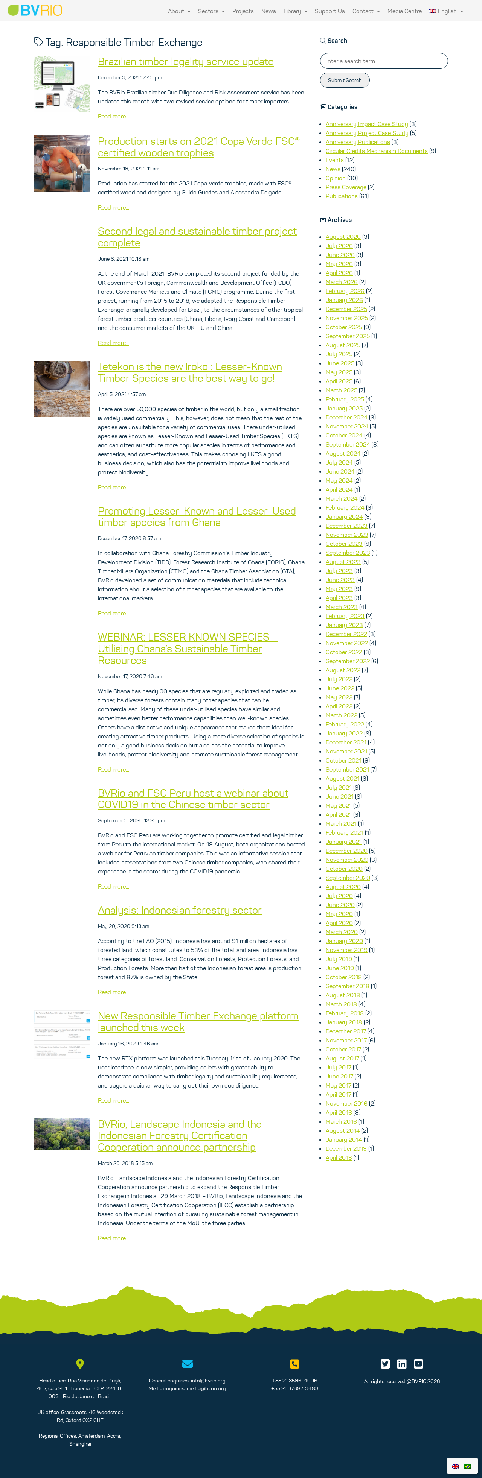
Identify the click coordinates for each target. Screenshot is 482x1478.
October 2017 (343, 1049)
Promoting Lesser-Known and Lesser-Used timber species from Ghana (197, 516)
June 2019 (340, 968)
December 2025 (346, 309)
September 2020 (348, 877)
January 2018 (344, 1022)
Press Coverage (346, 187)
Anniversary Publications (358, 142)
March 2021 (341, 823)
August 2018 (343, 995)
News (268, 11)
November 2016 (347, 1103)
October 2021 (344, 760)
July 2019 (339, 959)
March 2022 (341, 715)
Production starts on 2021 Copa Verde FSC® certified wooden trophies (199, 147)
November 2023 (347, 534)
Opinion (336, 178)
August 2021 (343, 778)
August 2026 (343, 236)
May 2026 (339, 263)
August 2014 (343, 1130)
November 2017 (346, 1040)
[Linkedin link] (402, 1366)
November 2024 (347, 426)
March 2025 (341, 390)
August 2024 (343, 453)
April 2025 (339, 381)
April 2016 (339, 1112)
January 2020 (344, 941)
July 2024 (339, 462)
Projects (243, 11)
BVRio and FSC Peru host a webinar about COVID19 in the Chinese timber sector (193, 799)
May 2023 (339, 588)
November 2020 (347, 859)
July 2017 (338, 1067)
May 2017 (338, 1085)
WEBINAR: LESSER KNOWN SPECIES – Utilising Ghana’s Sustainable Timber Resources (188, 648)
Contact (363, 11)
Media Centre (404, 11)
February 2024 (345, 507)
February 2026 (345, 291)
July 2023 (339, 570)
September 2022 (348, 661)
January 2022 (344, 733)
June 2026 (340, 254)
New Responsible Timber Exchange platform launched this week (198, 1021)
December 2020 (347, 850)
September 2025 (348, 336)
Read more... (113, 116)
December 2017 (346, 1031)
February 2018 (345, 1013)
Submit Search (345, 80)
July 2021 (339, 787)
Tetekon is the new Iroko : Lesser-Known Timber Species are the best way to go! (190, 372)
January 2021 (344, 841)
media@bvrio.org (206, 1388)
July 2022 (339, 679)
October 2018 (344, 977)
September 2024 (348, 444)
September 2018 (347, 986)
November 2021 (346, 751)
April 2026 (339, 272)
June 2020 (340, 904)
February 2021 (344, 832)
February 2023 (345, 616)
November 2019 (347, 950)
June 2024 (340, 471)
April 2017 (338, 1094)
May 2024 (339, 480)
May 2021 (339, 805)
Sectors (209, 11)
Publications (342, 196)
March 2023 (342, 607)
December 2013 (346, 1148)
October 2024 (344, 435)
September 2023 (348, 552)
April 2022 (339, 706)
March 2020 (342, 932)
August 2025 (343, 345)
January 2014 (344, 1139)
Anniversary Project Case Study (367, 133)
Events (335, 160)
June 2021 (340, 796)
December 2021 (346, 742)
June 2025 (340, 363)
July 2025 (339, 354)
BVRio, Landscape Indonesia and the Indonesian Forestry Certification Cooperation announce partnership (180, 1136)
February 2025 (345, 399)
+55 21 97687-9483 (294, 1388)
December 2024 (347, 417)
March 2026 (342, 282)
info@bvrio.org (208, 1380)
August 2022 (343, 670)
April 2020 (339, 923)
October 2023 (344, 543)
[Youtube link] (418, 1366)
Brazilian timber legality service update (186, 61)
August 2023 (343, 561)
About (177, 11)
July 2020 (339, 895)
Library (293, 11)
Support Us (330, 11)
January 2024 (344, 516)
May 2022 (339, 697)
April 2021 (339, 814)
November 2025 (347, 318)
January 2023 (344, 625)
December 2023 (347, 525)
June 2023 (340, 579)
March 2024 (342, 498)
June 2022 (340, 688)
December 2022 (346, 634)
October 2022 (344, 652)
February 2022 (345, 724)
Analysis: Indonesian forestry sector (180, 910)
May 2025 (339, 372)
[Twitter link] (385, 1366)
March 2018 (341, 1004)
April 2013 (339, 1157)
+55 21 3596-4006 (294, 1380)
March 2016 (341, 1121)
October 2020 (344, 868)
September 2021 (347, 769)
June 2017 (339, 1076)
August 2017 (342, 1058)
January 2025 (344, 408)
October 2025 (344, 327)
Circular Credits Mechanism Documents (377, 151)
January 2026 (344, 300)
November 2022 (347, 643)
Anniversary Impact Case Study (367, 124)
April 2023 (339, 598)
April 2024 (339, 489)
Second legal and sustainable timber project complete (197, 237)
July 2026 (339, 245)
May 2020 (339, 913)
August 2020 (343, 886)
